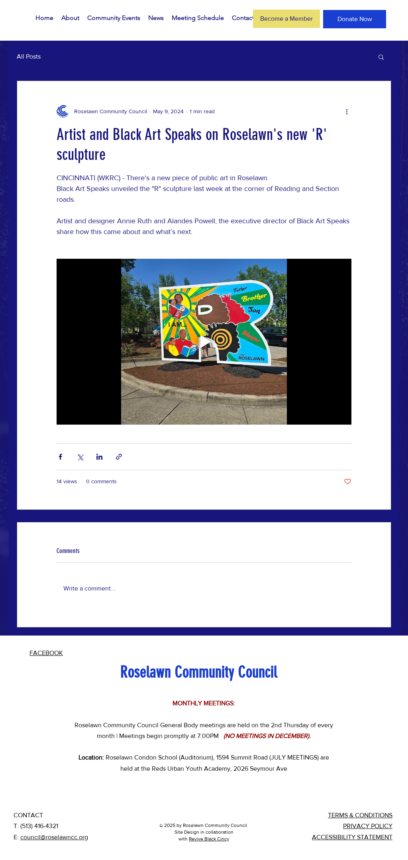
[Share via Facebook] (60, 457)
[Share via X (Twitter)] (80, 457)
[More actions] (346, 111)
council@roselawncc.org (54, 837)
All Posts (29, 56)
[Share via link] (119, 457)
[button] (381, 56)
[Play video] (204, 342)
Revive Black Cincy (209, 839)
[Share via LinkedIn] (99, 457)
